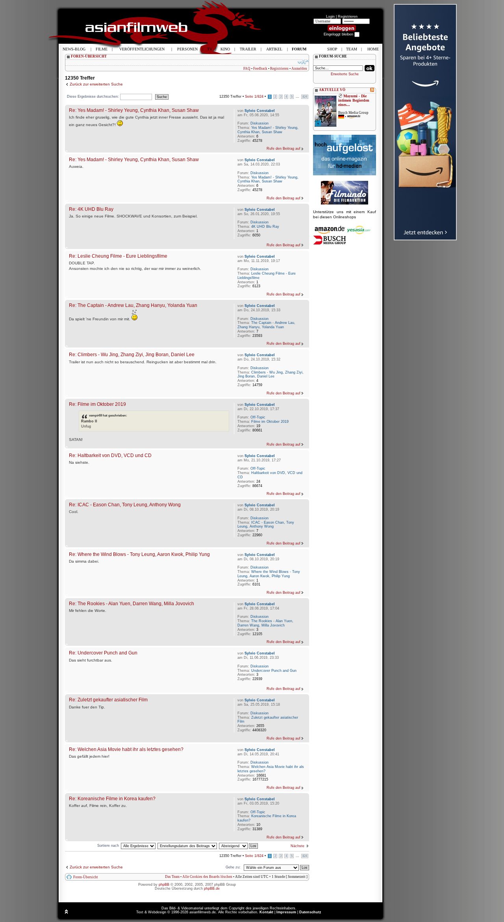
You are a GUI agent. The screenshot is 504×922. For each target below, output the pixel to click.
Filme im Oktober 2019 (270, 422)
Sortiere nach (108, 846)
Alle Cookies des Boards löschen (207, 877)
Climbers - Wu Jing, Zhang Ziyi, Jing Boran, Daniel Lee (270, 374)
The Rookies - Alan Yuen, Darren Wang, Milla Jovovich (265, 623)
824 (304, 97)
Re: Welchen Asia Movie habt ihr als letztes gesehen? (126, 749)
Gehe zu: (233, 867)
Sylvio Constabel (260, 111)
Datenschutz (310, 912)
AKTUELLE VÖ (332, 90)
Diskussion (259, 123)
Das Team (172, 877)
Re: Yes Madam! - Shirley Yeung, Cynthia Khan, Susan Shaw (134, 110)
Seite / (254, 97)
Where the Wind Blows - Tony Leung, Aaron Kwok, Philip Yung (268, 574)
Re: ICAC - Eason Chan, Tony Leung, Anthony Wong (125, 504)
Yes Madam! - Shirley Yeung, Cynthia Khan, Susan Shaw (267, 130)
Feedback (260, 69)
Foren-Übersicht (85, 877)
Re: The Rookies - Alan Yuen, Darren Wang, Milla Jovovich (131, 603)
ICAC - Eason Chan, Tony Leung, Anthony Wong (265, 524)
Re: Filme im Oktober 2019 (97, 404)
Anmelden (299, 69)
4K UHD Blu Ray (265, 227)
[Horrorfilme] (344, 203)
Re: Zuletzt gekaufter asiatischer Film (108, 699)
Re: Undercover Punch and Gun (103, 652)
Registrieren (348, 17)
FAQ (246, 69)
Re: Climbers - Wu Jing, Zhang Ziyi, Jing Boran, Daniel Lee (132, 354)
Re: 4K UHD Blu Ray (91, 209)
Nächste (297, 846)
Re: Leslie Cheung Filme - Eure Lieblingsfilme (118, 255)
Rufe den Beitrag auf (283, 149)
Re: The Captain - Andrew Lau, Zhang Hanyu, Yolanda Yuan (133, 305)
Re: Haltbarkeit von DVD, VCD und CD (110, 455)
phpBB (164, 885)
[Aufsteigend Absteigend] (239, 846)
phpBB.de (212, 888)
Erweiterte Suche (345, 74)
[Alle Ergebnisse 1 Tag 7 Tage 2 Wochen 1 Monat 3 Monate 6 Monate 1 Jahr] (138, 846)
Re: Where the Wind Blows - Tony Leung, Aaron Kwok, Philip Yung (139, 554)
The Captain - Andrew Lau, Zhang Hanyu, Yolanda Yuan (266, 325)
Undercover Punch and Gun (273, 671)
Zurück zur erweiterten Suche (96, 84)
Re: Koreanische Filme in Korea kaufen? (112, 798)
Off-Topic (257, 417)
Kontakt (266, 912)
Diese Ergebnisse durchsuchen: (93, 97)
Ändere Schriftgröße (303, 61)
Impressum (286, 912)
